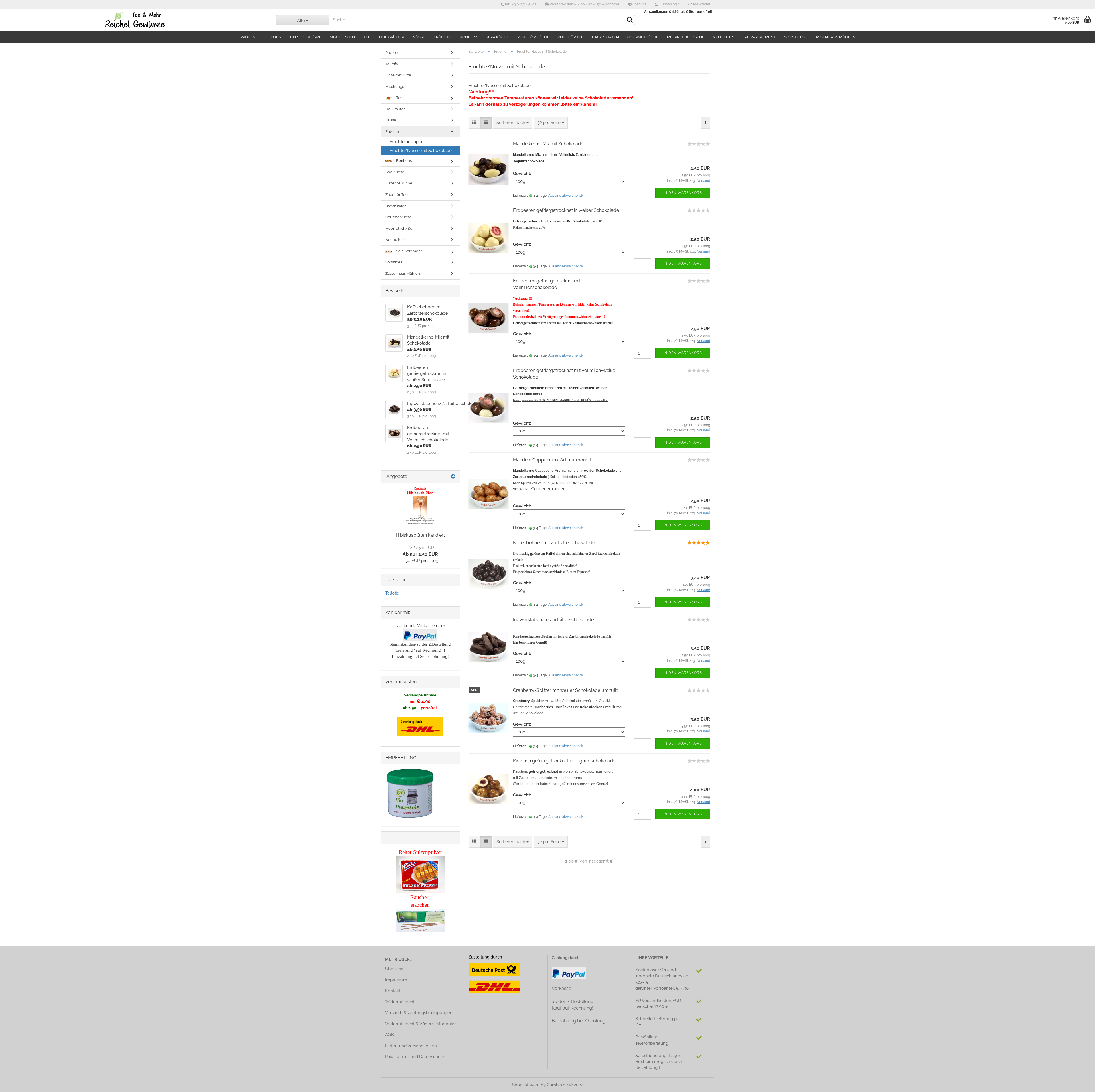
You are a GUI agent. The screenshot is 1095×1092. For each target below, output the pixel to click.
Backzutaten (605, 37)
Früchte (442, 37)
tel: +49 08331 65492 (520, 4)
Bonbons (469, 37)
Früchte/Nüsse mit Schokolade (421, 150)
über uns (639, 4)
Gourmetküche (642, 37)
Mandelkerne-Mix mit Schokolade (548, 144)
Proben (248, 37)
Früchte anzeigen (407, 141)
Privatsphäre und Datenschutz (414, 1056)
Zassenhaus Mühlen (834, 37)
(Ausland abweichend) (565, 196)
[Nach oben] (1079, 1083)
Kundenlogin (669, 4)
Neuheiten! (724, 37)
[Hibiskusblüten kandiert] (420, 505)
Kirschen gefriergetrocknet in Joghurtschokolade (564, 761)
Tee (367, 37)
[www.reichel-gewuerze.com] (133, 20)
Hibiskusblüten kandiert (420, 535)
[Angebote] (453, 476)
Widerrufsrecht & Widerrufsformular (420, 1023)
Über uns (394, 968)
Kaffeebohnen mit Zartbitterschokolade (554, 542)
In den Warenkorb (682, 193)
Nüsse (419, 37)
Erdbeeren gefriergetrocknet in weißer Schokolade (566, 210)
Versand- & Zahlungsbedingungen (419, 1012)
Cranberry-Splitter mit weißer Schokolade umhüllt (565, 690)
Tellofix (272, 37)
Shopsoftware (526, 1084)
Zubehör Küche (533, 37)
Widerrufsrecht (400, 1001)
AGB (389, 1034)
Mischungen (342, 37)
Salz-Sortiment (760, 37)
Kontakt (392, 990)
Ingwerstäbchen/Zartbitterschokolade (553, 619)
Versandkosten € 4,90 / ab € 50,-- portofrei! (584, 4)
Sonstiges (794, 37)
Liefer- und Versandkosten (411, 1045)
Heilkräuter (391, 37)
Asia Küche (498, 37)
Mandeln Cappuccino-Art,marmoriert (552, 460)
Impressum (396, 980)
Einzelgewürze (305, 37)
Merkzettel (701, 4)
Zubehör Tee (570, 37)
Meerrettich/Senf (685, 37)
